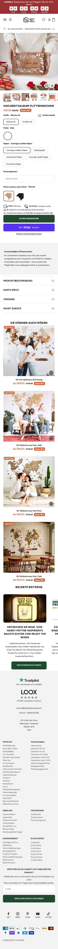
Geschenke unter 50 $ (40, 757)
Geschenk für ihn (38, 748)
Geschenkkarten (10, 775)
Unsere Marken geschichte (9, 815)
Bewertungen (8, 829)
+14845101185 (32, 713)
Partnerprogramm (38, 820)
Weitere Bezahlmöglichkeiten (29, 234)
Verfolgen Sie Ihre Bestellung (10, 843)
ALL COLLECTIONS (15, 29)
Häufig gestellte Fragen (12, 832)
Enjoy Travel (36, 851)
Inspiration (35, 842)
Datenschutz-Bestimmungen (9, 861)
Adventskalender (10, 792)
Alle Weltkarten (9, 745)
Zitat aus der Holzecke (12, 769)
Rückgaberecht (9, 851)
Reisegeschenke (37, 766)
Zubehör (6, 778)
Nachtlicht (7, 798)
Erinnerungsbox (9, 795)
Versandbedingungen (12, 848)
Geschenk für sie (38, 751)
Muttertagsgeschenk (39, 769)
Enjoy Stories (36, 854)
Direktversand (37, 817)
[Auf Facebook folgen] (8, 914)
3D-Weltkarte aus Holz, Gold (29, 445)
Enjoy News (36, 848)
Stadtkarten (8, 766)
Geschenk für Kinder (39, 754)
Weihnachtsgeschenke (40, 763)
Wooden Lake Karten (11, 757)
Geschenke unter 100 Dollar (37, 29)
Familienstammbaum (11, 772)
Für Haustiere (8, 754)
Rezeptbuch (8, 784)
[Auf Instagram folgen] (17, 914)
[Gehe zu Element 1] (7, 97)
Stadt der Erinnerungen (8, 761)
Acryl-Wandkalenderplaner (11, 787)
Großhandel (36, 814)
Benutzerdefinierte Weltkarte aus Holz (11, 802)
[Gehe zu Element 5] (43, 97)
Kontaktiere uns (9, 826)
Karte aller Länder (10, 748)
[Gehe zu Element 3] (25, 97)
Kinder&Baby (8, 751)
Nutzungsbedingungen (13, 857)
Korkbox (6, 781)
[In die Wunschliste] (45, 84)
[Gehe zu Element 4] (34, 97)
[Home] (4, 29)
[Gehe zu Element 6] (52, 97)
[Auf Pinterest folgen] (27, 914)
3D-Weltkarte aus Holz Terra (29, 511)
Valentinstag (36, 745)
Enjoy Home (36, 845)
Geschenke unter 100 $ (41, 760)
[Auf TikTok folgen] (48, 914)
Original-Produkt (10, 820)
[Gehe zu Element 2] (16, 97)
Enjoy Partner (36, 857)
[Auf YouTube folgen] (37, 914)
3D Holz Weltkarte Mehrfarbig (29, 380)
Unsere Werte (8, 823)
